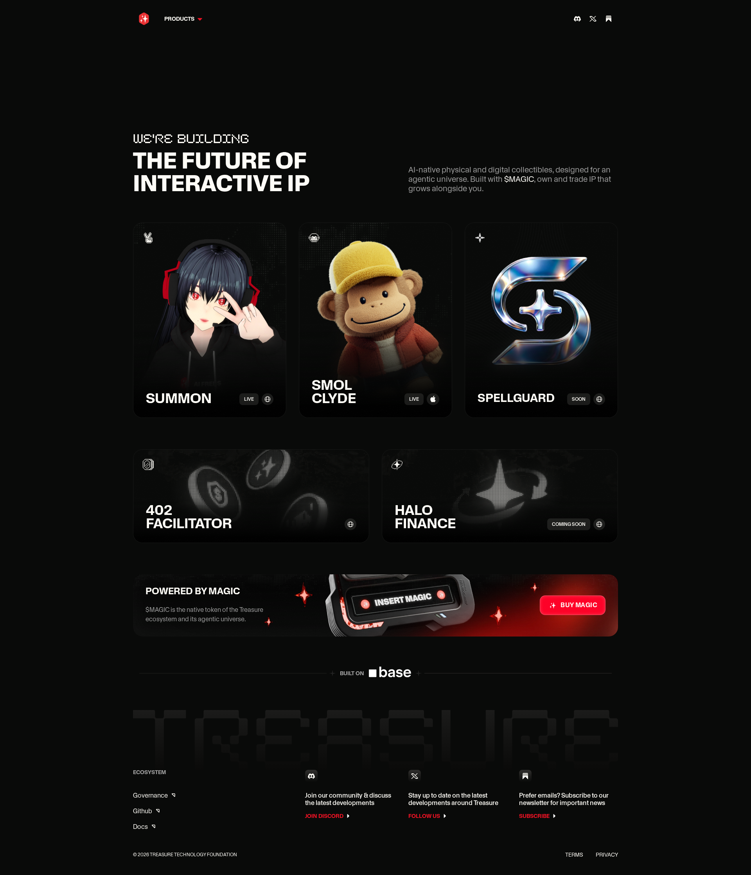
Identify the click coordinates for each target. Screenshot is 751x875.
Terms (574, 855)
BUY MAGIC (579, 605)
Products (179, 19)
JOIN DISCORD (324, 816)
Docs (140, 826)
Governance (150, 795)
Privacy (607, 855)
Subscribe (534, 816)
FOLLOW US (424, 816)
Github (142, 811)
